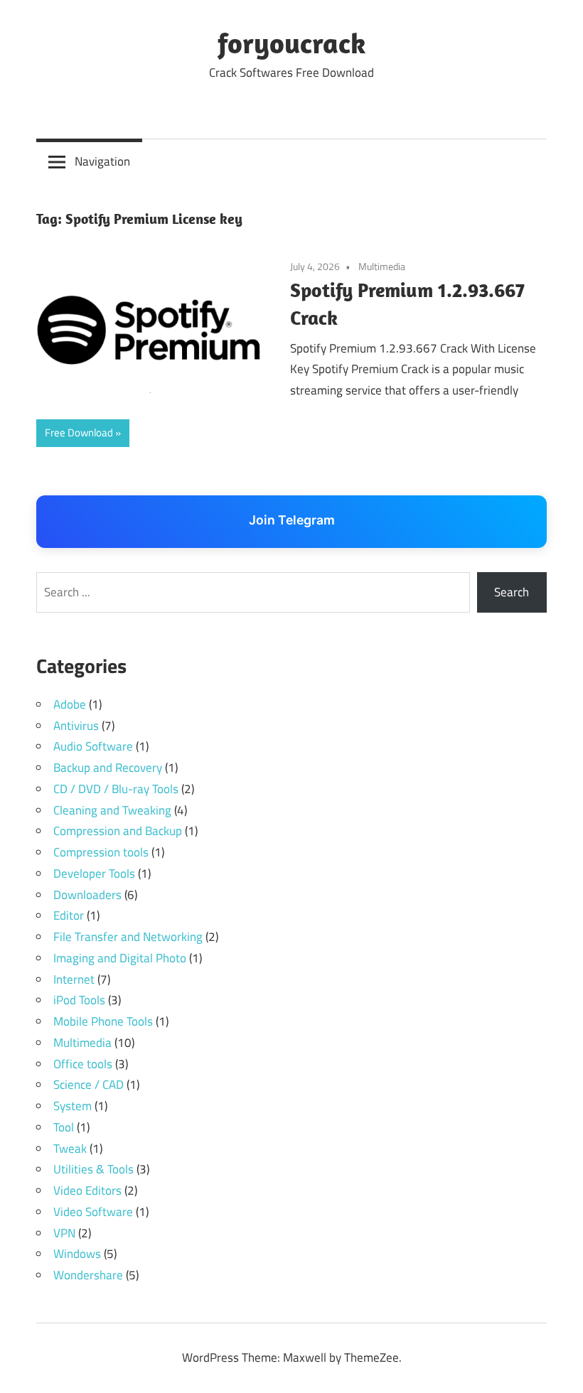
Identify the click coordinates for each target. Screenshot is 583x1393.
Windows (77, 1253)
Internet (74, 979)
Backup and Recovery (107, 767)
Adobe (69, 704)
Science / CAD (88, 1084)
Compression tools (101, 852)
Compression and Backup (117, 831)
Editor (68, 915)
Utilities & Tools (93, 1169)
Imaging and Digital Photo (119, 958)
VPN (64, 1233)
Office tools (82, 1064)
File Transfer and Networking (128, 936)
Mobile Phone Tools (103, 1021)
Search (511, 592)
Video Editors (87, 1190)
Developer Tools (94, 873)
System (72, 1106)
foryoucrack (291, 42)
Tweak (70, 1148)
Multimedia (381, 266)
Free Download (79, 432)
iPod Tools (79, 1000)
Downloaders (87, 895)
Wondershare (88, 1275)
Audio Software (93, 746)
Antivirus (76, 725)
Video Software (93, 1212)
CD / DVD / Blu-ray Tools (115, 789)
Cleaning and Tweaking (112, 810)
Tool (63, 1127)
